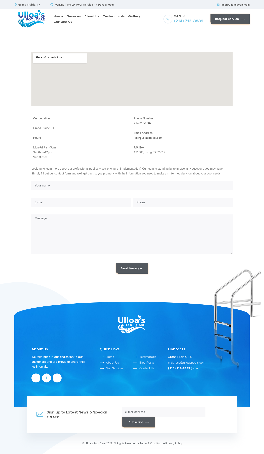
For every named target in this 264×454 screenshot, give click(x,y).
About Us (91, 16)
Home (58, 16)
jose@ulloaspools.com (235, 4)
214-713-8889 (142, 123)
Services (74, 16)
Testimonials (114, 16)
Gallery (134, 16)
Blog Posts (146, 362)
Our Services (115, 368)
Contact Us (63, 21)
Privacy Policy (173, 443)
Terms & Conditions (151, 443)
